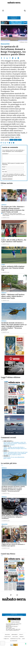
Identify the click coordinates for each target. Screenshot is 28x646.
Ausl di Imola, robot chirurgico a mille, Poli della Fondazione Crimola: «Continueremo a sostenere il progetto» (15, 443)
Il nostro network (14, 622)
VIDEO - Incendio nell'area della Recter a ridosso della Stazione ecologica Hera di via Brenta (15, 448)
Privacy (21, 634)
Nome (4, 166)
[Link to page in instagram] (17, 595)
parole (19, 139)
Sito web (4, 171)
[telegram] (18, 58)
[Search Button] (22, 10)
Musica (15, 139)
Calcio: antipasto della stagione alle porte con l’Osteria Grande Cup (12, 268)
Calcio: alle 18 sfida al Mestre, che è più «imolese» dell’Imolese (13, 241)
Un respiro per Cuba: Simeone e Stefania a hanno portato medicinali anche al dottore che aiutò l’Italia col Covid (12, 209)
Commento (5, 153)
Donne (11, 139)
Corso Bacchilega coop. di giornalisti (13, 623)
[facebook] (1, 58)
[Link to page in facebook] (11, 595)
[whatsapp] (12, 58)
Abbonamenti (15, 634)
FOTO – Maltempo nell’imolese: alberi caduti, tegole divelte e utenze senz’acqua (13, 296)
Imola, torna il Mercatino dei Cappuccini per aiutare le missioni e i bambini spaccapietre (13, 544)
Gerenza (22, 636)
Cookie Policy (7, 636)
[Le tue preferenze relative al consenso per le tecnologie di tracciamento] (25, 643)
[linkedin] (7, 58)
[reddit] (15, 58)
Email (4, 169)
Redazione (7, 634)
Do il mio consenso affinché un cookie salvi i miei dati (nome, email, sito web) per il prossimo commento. (14, 175)
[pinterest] (10, 58)
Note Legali (15, 636)
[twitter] (4, 58)
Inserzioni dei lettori (15, 638)
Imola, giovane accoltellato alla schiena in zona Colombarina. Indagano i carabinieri (14, 517)
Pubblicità (6, 638)
